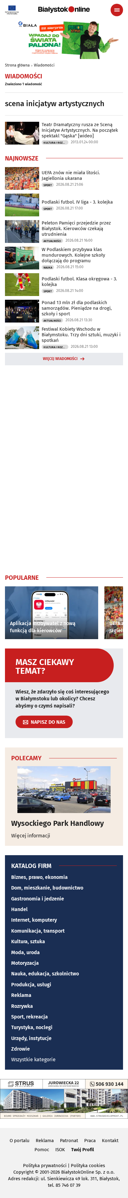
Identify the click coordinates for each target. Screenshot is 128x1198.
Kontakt (110, 1140)
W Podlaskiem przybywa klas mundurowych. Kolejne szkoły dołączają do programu (73, 255)
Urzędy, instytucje (31, 1038)
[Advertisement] (64, 468)
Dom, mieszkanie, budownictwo (47, 888)
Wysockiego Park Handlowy (57, 823)
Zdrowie (20, 1049)
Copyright (23, 1172)
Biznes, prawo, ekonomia (39, 877)
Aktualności (52, 241)
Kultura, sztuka (28, 941)
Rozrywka (22, 1006)
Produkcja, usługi (31, 985)
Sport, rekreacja (29, 1017)
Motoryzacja (25, 963)
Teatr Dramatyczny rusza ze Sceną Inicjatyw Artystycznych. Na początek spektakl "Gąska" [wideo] (80, 130)
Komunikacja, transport (38, 931)
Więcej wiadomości (60, 359)
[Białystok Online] (64, 9)
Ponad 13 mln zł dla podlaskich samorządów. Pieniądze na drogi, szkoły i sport (77, 308)
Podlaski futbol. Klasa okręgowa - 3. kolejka (79, 281)
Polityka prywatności (44, 1165)
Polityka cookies (88, 1165)
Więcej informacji (30, 836)
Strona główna (17, 65)
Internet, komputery (34, 920)
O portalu (20, 1140)
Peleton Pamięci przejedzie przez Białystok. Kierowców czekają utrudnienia (76, 228)
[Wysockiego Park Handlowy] (64, 789)
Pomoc (41, 1149)
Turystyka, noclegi (32, 1027)
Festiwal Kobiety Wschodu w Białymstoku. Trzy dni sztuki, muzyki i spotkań (81, 334)
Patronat (69, 1140)
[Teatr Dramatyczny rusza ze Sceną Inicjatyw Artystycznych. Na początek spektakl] (22, 133)
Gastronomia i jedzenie (37, 899)
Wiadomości (44, 65)
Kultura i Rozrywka (55, 142)
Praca (90, 1140)
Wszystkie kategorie (33, 1059)
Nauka (47, 267)
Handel (19, 909)
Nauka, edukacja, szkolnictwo (45, 974)
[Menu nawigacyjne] (117, 10)
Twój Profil (82, 1149)
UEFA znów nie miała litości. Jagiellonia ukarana (71, 175)
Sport (47, 185)
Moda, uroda (25, 952)
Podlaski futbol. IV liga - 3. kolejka (77, 202)
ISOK (60, 1149)
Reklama (21, 995)
